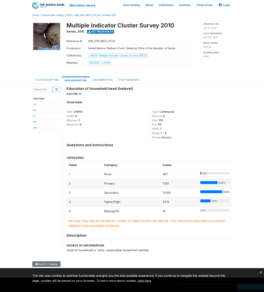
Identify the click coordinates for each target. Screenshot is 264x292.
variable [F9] (109, 15)
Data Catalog (131, 5)
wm (35, 127)
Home (35, 15)
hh (34, 110)
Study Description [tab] (47, 80)
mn (35, 121)
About (149, 5)
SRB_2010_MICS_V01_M (87, 15)
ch (34, 104)
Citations (185, 5)
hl (34, 115)
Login (226, 5)
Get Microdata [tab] (130, 80)
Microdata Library (83, 5)
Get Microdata (102, 31)
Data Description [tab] (76, 80)
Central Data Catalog (52, 15)
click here (144, 280)
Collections (166, 5)
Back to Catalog (47, 264)
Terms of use (204, 5)
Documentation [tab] (103, 80)
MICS (69, 15)
